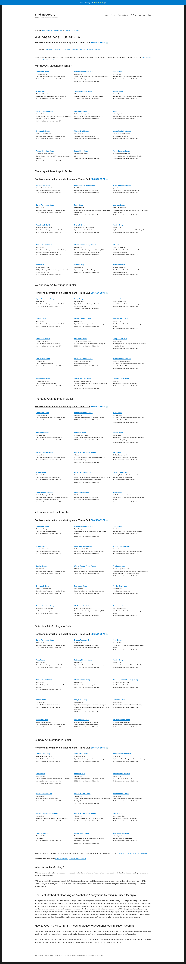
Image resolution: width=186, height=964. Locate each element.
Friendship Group (80, 586)
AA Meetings (110, 15)
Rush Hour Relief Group (44, 225)
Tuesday (57, 49)
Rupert (135, 853)
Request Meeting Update (78, 955)
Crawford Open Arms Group (84, 185)
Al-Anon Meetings (138, 15)
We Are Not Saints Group (122, 131)
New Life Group (80, 225)
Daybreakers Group (81, 492)
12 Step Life (91, 955)
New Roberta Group (43, 185)
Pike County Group (43, 339)
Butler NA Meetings (61, 858)
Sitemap (67, 955)
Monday (49, 49)
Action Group (117, 111)
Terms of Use (58, 955)
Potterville (121, 853)
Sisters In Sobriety (42, 432)
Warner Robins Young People (85, 245)
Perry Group (117, 71)
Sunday (97, 49)
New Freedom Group (81, 719)
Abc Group (40, 265)
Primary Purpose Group (121, 472)
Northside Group (119, 265)
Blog (149, 15)
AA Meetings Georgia (71, 30)
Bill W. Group (117, 492)
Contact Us (100, 955)
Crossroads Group (43, 131)
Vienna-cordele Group (121, 378)
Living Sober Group (120, 339)
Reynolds (128, 853)
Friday (82, 49)
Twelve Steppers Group (121, 151)
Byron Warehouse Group (83, 71)
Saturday (90, 49)
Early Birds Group (80, 700)
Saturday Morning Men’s (83, 91)
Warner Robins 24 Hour (44, 111)
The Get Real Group (81, 131)
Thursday (75, 49)
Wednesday (66, 49)
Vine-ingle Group (80, 111)
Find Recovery (45, 14)
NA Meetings (123, 15)
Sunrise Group (118, 91)
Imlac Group (117, 245)
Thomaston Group (42, 71)
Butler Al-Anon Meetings (77, 858)
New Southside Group (121, 833)
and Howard (142, 853)
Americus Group (42, 91)
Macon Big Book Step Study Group (125, 680)
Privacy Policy (49, 955)
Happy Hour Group (81, 151)
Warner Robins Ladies (44, 245)
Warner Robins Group (121, 319)
